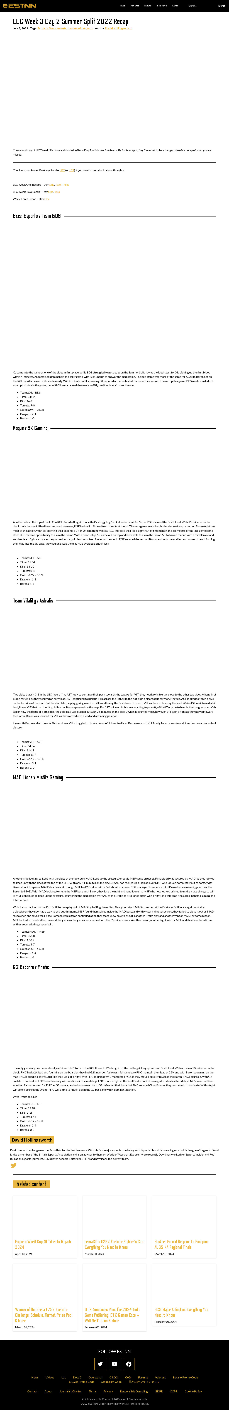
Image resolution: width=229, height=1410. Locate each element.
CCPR (173, 1391)
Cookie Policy (193, 1391)
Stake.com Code (111, 1381)
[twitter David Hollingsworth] (13, 1165)
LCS (71, 170)
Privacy (108, 1391)
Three (65, 184)
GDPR (159, 1391)
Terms (92, 1391)
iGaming (175, 5)
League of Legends (80, 28)
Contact (32, 1391)
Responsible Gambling (134, 1391)
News (122, 5)
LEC (62, 170)
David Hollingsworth (118, 28)
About (48, 1391)
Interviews (162, 5)
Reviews (148, 5)
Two (58, 184)
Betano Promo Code (185, 1377)
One (51, 184)
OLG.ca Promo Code (81, 1381)
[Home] (19, 5)
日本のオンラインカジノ (144, 1381)
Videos (50, 1377)
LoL (63, 1377)
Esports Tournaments (52, 28)
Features (135, 5)
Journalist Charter (71, 1391)
